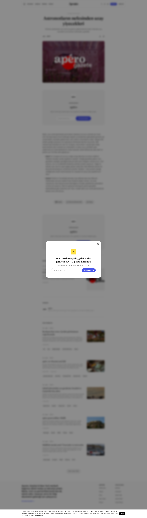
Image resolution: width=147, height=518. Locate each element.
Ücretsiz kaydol (89, 270)
